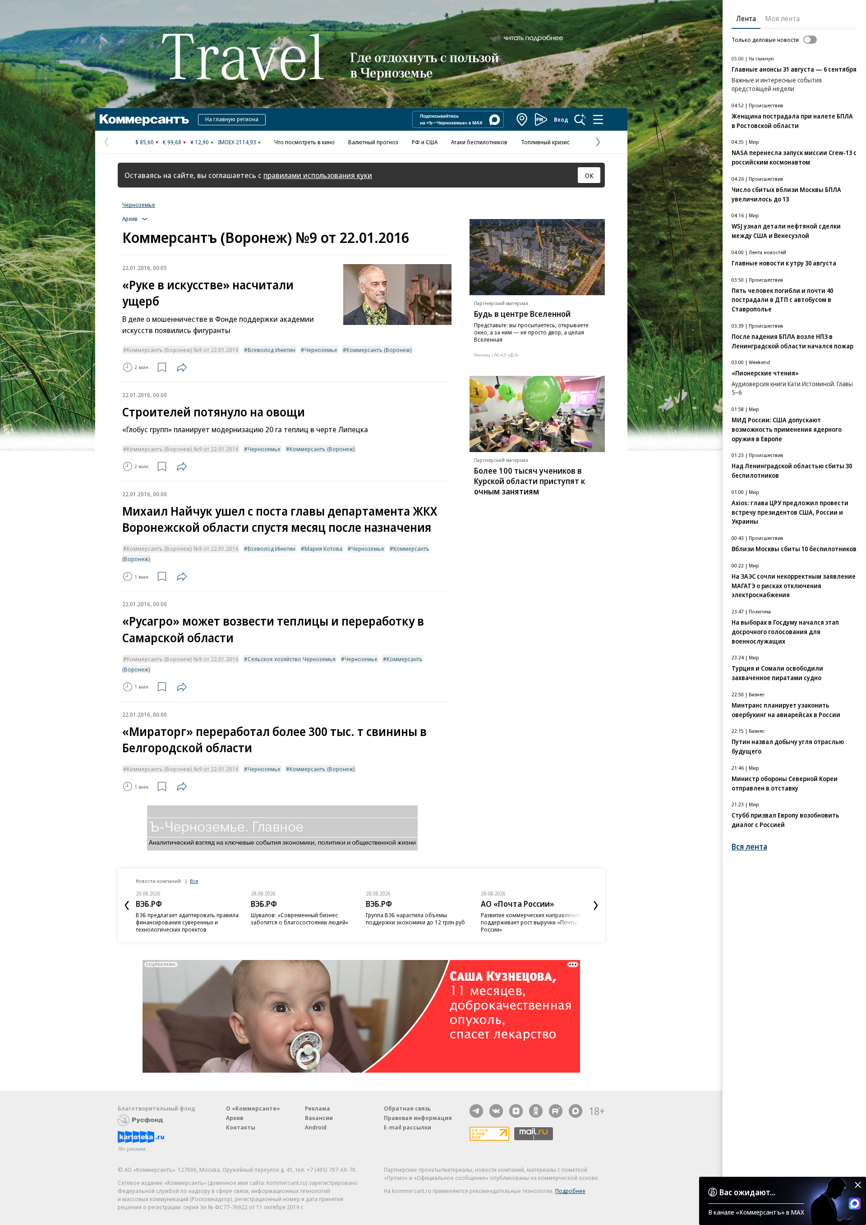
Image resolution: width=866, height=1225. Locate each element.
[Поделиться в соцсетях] (181, 367)
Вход (561, 119)
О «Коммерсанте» (253, 1108)
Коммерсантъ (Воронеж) (379, 350)
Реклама (317, 1108)
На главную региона (231, 119)
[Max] (575, 1111)
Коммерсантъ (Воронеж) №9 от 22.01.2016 (183, 350)
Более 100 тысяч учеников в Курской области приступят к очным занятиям (529, 481)
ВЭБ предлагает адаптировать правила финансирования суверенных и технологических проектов (187, 922)
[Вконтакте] (496, 1111)
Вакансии (319, 1118)
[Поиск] (580, 119)
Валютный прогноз (373, 142)
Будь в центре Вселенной (522, 313)
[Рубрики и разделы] (598, 119)
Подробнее (570, 1191)
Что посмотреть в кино (304, 142)
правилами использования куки (317, 175)
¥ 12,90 (199, 142)
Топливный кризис (545, 142)
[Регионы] (522, 119)
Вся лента (749, 846)
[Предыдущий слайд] (127, 905)
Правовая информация (418, 1118)
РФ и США (425, 142)
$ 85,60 (144, 142)
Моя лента (782, 18)
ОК (589, 175)
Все (194, 881)
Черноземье (138, 205)
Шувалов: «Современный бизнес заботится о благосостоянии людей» (299, 918)
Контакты (240, 1127)
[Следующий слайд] (596, 905)
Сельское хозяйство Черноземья (292, 659)
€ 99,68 (172, 142)
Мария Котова (323, 548)
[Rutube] (555, 1111)
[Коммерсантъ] (144, 119)
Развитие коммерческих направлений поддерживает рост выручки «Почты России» (530, 922)
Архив (234, 1118)
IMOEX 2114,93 (237, 142)
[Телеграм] (476, 1111)
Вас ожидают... (747, 1192)
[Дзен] (516, 1111)
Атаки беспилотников (479, 142)
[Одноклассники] (536, 1111)
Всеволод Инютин (271, 350)
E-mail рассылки (407, 1127)
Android (316, 1127)
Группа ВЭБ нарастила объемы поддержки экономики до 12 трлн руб (415, 918)
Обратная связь (407, 1108)
